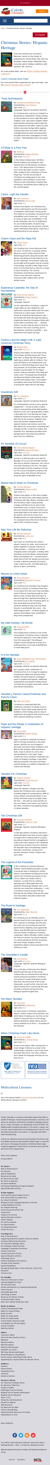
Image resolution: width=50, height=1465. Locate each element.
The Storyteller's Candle (14, 954)
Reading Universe (37, 1445)
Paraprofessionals (7, 1371)
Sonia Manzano (23, 578)
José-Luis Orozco (23, 701)
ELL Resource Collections (10, 1385)
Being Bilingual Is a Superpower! (13, 1355)
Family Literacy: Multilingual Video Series (16, 1357)
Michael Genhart (23, 533)
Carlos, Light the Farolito (14, 194)
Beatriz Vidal (22, 347)
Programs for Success (9, 1215)
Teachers (4, 1366)
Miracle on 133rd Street (14, 573)
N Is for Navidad (10, 654)
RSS (27, 1435)
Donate (42, 11)
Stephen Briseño (23, 778)
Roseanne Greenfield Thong (28, 103)
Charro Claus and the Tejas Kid (18, 238)
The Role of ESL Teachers (10, 1263)
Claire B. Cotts (31, 822)
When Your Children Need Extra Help (14, 1302)
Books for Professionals (10, 1318)
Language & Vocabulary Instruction (14, 1248)
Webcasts (4, 1340)
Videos (4, 1332)
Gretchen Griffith (24, 1037)
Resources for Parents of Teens (12, 1297)
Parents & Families (8, 1376)
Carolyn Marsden (24, 487)
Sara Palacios (30, 105)
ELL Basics (5, 1166)
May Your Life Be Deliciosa (16, 529)
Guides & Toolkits (7, 1388)
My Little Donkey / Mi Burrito (17, 622)
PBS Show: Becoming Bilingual (12, 1352)
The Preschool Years (8, 1285)
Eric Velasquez (23, 396)
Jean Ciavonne (23, 198)
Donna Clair (30, 201)
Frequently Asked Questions (11, 1400)
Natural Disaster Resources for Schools (15, 1412)
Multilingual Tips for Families (12, 1390)
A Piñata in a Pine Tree (14, 147)
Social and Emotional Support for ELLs (15, 1195)
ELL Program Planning (9, 1207)
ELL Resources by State (9, 1178)
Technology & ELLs (8, 1258)
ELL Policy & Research (9, 1181)
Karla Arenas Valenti (25, 295)
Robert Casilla (31, 489)
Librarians (4, 1373)
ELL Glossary (6, 1171)
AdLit (17, 1445)
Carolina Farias (31, 1040)
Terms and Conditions (9, 1155)
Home (3, 28)
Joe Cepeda (30, 661)
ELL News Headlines (8, 1183)
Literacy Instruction (8, 1251)
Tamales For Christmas (14, 773)
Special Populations (8, 1174)
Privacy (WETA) (6, 1159)
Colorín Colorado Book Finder (17, 85)
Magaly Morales (31, 154)
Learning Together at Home (11, 1282)
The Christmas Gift (11, 815)
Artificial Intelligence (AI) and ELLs (14, 1261)
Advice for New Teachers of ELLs (13, 1337)
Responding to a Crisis (9, 1415)
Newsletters (21, 1459)
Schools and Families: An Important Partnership (19, 1287)
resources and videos (29, 1097)
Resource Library (8, 1380)
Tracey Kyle (21, 731)
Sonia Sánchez (31, 780)
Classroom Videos (8, 1335)
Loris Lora (29, 536)
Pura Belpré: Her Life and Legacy (13, 1323)
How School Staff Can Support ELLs (14, 1197)
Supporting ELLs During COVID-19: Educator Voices (20, 1359)
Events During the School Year (12, 1210)
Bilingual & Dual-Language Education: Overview (19, 1202)
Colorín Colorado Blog (9, 1410)
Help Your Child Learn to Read (12, 1280)
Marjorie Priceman (33, 580)
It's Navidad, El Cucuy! (13, 443)
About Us (12, 1459)
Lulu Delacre (22, 959)
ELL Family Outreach (8, 1222)
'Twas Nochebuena (11, 98)
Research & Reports (8, 1402)
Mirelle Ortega (31, 734)
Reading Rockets (7, 1445)
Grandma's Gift (9, 392)
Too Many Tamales (11, 998)
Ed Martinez (30, 1005)
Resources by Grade (8, 1176)
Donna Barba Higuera (26, 448)
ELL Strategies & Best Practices (12, 1246)
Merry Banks (41, 659)
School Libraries (7, 1220)
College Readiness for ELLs (11, 1205)
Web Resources (6, 1405)
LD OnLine (25, 1445)
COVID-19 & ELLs (7, 1229)
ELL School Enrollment (9, 1200)
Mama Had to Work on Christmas (19, 482)
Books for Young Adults (9, 1316)
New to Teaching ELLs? (9, 1169)
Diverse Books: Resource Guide (13, 1321)
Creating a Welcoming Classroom (13, 1241)
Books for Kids (6, 1313)
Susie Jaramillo (23, 627)
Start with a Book (37, 1442)
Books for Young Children (10, 1311)
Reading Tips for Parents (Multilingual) (15, 1392)
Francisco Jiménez (24, 820)
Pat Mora (20, 152)
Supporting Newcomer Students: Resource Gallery (19, 1239)
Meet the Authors (7, 1328)
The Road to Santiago (13, 905)
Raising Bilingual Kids (9, 1292)
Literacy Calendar (7, 1326)
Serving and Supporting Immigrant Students (17, 1186)
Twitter (21, 1435)
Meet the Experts (7, 1345)
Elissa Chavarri (31, 297)
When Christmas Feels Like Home (20, 1033)
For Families (6, 1277)
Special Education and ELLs (11, 1188)
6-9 (28, 157)
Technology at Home (8, 1294)
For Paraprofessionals (9, 1227)
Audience (5, 1364)
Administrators (6, 1369)
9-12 (25, 914)
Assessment (5, 1212)
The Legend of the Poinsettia (17, 862)
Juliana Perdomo (32, 450)
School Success (6, 1290)
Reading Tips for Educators (11, 1395)
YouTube (33, 1435)
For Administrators (8, 1225)
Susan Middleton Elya (25, 659)
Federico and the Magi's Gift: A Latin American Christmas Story (21, 341)
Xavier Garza (22, 242)
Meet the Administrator (9, 1347)
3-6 (24, 107)
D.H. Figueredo (23, 910)
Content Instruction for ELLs (11, 1253)
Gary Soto (21, 1003)
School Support (7, 1193)
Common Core (6, 1273)
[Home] (12, 11)
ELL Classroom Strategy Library (13, 1243)
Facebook (14, 1435)
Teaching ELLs (7, 1234)
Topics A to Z (6, 1397)
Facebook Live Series (9, 1350)
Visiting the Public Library (10, 1299)
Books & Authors (8, 1306)
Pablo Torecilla (31, 912)
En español (25, 3)
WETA (37, 1460)
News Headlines (7, 1423)
